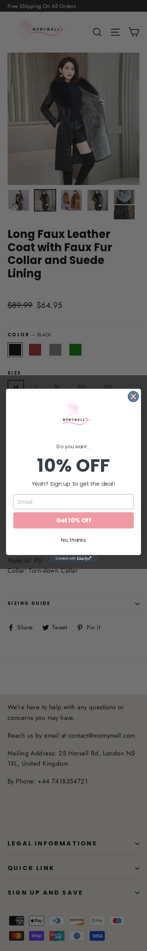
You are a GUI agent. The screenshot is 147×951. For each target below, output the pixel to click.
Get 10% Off (73, 520)
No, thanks (73, 540)
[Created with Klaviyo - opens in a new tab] (73, 558)
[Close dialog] (133, 396)
